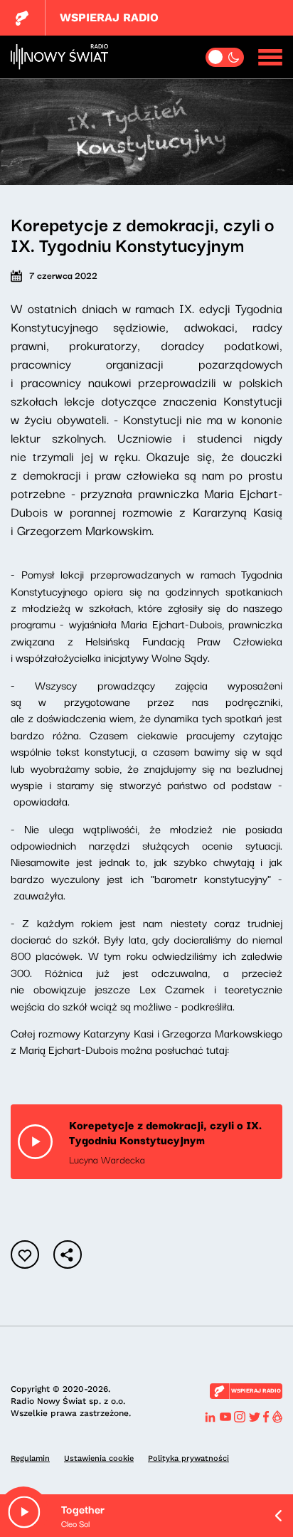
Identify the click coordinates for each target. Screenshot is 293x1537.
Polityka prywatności (188, 1458)
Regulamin (30, 1458)
